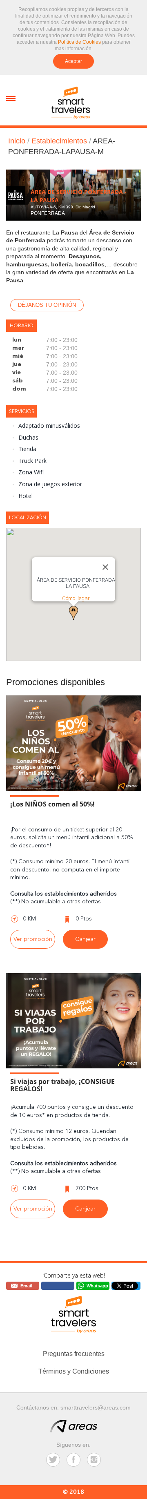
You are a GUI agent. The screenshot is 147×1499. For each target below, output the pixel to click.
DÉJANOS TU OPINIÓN (47, 305)
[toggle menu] (11, 98)
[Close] (105, 567)
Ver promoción (32, 939)
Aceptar (73, 61)
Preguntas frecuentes (74, 1353)
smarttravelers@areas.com (95, 1407)
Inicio (16, 141)
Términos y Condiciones (73, 1371)
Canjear (85, 939)
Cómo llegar (76, 598)
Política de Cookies (79, 42)
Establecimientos (59, 141)
